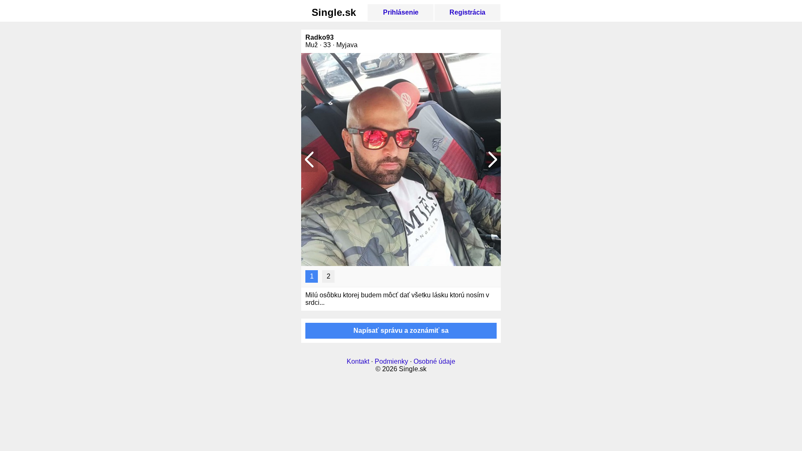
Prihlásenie (401, 12)
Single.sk (334, 12)
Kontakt (358, 361)
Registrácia (467, 12)
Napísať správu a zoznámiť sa (401, 330)
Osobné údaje (434, 361)
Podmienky (391, 361)
